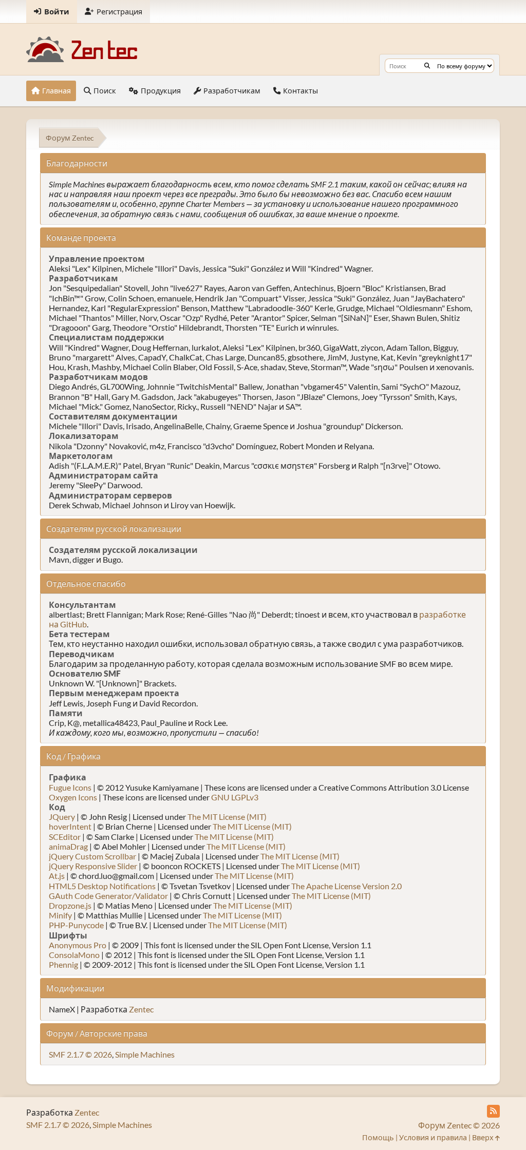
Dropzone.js (70, 905)
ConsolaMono (74, 955)
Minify (60, 915)
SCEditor (65, 836)
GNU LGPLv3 (234, 797)
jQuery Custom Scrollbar (92, 856)
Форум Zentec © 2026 (459, 1125)
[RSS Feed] (493, 1111)
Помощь (378, 1137)
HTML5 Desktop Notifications (102, 886)
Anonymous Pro (77, 945)
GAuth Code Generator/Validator (108, 895)
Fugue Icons (70, 787)
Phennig (63, 964)
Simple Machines (145, 1054)
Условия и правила (433, 1137)
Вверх (483, 1137)
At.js (57, 875)
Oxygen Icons (73, 797)
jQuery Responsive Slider (93, 866)
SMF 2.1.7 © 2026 (80, 1054)
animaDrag (68, 846)
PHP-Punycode (76, 925)
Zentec (141, 1009)
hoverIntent (70, 826)
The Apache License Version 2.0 (346, 886)
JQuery (62, 816)
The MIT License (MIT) (227, 816)
